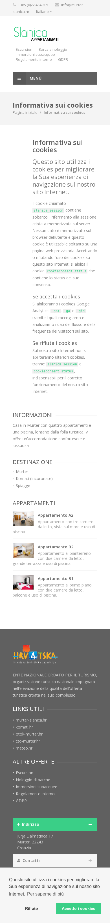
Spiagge (23, 485)
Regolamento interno (34, 59)
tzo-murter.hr (28, 741)
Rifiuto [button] (31, 908)
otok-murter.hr (29, 734)
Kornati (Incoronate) (34, 478)
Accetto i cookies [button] (78, 908)
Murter (22, 471)
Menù (34, 78)
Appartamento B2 (55, 546)
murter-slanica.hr (31, 720)
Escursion (24, 49)
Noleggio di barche (33, 779)
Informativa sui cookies (57, 146)
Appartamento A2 (55, 515)
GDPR (63, 59)
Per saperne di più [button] (45, 894)
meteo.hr (24, 748)
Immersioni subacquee (35, 54)
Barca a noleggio (53, 49)
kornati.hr (24, 727)
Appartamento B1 (55, 578)
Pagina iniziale (25, 112)
